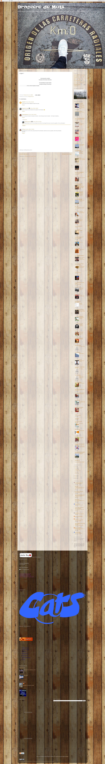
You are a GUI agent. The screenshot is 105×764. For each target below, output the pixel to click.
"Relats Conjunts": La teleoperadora (78, 174)
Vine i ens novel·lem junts (81, 295)
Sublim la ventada (82, 177)
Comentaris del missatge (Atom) (30, 156)
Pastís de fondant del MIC (79, 525)
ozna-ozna (77, 129)
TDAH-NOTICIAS (78, 150)
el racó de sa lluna (78, 111)
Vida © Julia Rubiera (81, 130)
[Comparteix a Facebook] (38, 95)
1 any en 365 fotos (78, 359)
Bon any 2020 (77, 238)
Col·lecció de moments (79, 309)
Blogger (67, 756)
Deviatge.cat (77, 460)
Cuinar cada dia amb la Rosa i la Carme (79, 264)
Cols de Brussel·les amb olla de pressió (81, 266)
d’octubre (76, 469)
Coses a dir (81, 242)
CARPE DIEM (77, 248)
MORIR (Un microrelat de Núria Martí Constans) (81, 194)
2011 (76, 478)
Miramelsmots (77, 294)
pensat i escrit (82, 81)
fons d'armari (77, 229)
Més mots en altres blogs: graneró (81, 288)
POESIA (81, 82)
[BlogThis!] (36, 95)
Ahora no (80, 408)
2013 (76, 475)
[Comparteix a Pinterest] (39, 95)
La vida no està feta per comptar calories (81, 138)
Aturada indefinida (78, 415)
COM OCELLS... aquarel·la (81, 318)
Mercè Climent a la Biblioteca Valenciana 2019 (81, 258)
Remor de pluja (22, 667)
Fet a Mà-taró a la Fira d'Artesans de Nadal (82, 402)
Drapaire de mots (25, 108)
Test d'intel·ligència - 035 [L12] (81, 123)
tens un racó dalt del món (80, 118)
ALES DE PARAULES (79, 338)
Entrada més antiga (66, 154)
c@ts (76, 414)
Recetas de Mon (78, 527)
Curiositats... (81, 423)
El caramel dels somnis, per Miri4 (82, 446)
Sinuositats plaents (81, 220)
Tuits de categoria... (81, 303)
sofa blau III (26, 675)
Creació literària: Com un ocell (81, 145)
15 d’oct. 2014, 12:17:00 (37, 121)
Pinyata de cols (31, 96)
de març (76, 473)
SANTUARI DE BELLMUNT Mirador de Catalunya (80, 452)
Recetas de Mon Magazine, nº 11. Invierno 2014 (80, 529)
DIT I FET (76, 206)
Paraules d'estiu (78, 345)
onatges (76, 271)
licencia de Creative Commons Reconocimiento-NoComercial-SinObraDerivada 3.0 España (40, 761)
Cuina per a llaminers (79, 482)
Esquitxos (77, 275)
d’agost (76, 472)
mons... (83, 80)
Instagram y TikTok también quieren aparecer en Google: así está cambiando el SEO (81, 106)
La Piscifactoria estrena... (81, 361)
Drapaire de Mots (41, 7)
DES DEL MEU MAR (78, 199)
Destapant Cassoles (78, 516)
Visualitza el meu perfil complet (28, 685)
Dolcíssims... (77, 499)
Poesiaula (77, 176)
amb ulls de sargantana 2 (79, 389)
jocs (81, 77)
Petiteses (76, 165)
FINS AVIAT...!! (77, 390)
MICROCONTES (77, 80)
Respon (23, 111)
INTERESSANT (81, 430)
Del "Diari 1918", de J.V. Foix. (79, 119)
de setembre (77, 470)
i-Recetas (76, 512)
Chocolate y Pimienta (79, 211)
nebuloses (77, 418)
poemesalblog (77, 352)
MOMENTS (81, 339)
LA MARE (80, 230)
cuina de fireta (77, 532)
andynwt (56, 756)
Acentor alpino (81, 353)
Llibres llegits (81, 79)
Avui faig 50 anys (82, 346)
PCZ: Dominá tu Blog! (79, 103)
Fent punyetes (77, 375)
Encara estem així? (78, 226)
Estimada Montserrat (81, 325)
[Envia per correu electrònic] (35, 95)
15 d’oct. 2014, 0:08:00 (34, 108)
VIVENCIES (77, 84)
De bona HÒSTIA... (78, 272)
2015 (76, 466)
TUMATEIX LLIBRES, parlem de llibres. (79, 184)
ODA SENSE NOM (78, 284)
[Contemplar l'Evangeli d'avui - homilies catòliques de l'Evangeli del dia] (26, 640)
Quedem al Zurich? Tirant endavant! (81, 377)
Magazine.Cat (77, 429)
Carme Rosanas (25, 114)
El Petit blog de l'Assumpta (78, 302)
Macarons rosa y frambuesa (79, 513)
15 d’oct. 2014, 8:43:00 (32, 114)
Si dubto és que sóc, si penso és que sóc (79, 237)
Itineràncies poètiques (79, 316)
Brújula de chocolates (79, 407)
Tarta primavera (81, 212)
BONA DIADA (81, 437)
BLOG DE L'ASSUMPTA (79, 172)
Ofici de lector (77, 136)
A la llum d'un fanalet (79, 323)
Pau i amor (81, 368)
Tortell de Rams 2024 (78, 483)
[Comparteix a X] (37, 95)
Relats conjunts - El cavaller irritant (82, 311)
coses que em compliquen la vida (29, 669)
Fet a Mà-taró (77, 400)
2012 (76, 476)
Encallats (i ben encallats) (81, 200)
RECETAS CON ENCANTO (79, 495)
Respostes (25, 119)
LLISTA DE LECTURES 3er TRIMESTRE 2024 (81, 187)
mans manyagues (78, 382)
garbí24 (76, 241)
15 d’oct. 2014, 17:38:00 (30, 129)
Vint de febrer (81, 393)
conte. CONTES (77, 74)
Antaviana (77, 143)
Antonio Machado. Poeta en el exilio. (82, 159)
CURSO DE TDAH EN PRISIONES (81, 152)
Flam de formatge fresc (78, 533)
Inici (45, 154)
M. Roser (23, 129)
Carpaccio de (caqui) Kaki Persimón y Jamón (81, 333)
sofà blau (83, 83)
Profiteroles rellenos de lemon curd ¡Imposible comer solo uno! (79, 208)
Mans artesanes (81, 383)
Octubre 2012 (76, 81)
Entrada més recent (24, 154)
